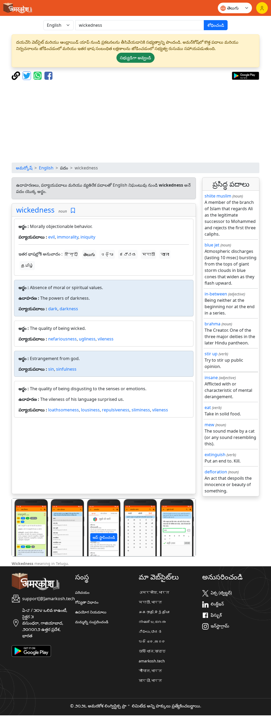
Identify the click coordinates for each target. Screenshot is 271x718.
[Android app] (31, 650)
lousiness (90, 410)
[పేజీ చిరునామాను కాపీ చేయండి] (16, 75)
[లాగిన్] (262, 8)
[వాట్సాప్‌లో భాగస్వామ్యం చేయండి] (38, 75)
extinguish (215, 454)
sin (51, 369)
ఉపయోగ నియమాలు (90, 611)
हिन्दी (71, 254)
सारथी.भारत (150, 680)
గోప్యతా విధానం (86, 602)
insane (211, 377)
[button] (25, 527)
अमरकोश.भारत (154, 592)
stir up (211, 354)
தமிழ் (27, 265)
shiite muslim (218, 196)
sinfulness (66, 369)
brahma (212, 324)
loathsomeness (63, 410)
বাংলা (165, 254)
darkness (69, 309)
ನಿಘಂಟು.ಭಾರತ (150, 631)
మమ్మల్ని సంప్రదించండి (91, 621)
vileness (106, 339)
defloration (216, 472)
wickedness (35, 210)
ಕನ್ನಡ (127, 254)
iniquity (87, 237)
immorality (67, 237)
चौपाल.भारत (150, 670)
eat (208, 407)
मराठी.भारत (150, 602)
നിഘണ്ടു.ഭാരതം (152, 621)
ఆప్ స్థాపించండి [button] (104, 537)
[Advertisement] (135, 121)
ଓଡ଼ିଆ (107, 254)
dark (52, 309)
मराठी (148, 254)
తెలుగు (89, 254)
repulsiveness (115, 410)
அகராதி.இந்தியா (154, 611)
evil (51, 237)
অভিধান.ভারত (152, 651)
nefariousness (62, 339)
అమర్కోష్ (24, 168)
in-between (216, 294)
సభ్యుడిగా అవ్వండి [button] (135, 58)
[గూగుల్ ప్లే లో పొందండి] (245, 75)
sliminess (141, 410)
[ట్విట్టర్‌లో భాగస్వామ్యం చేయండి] (27, 75)
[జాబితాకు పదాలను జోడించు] (73, 210)
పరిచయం (82, 592)
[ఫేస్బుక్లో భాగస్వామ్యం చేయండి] (48, 75)
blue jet (212, 245)
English (46, 168)
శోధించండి (215, 25)
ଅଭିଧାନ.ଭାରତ (152, 641)
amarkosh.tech (152, 660)
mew (209, 425)
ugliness (87, 339)
